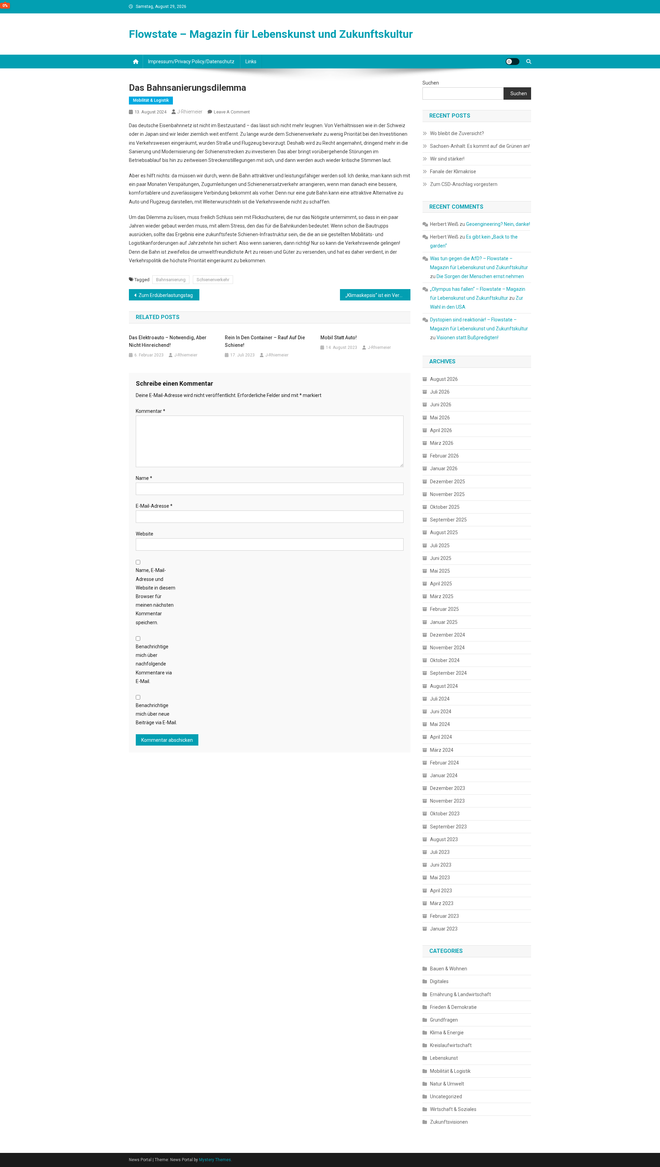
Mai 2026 (440, 417)
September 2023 (448, 826)
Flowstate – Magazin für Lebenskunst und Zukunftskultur (271, 34)
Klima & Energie (447, 1032)
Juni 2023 (440, 865)
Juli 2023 (440, 852)
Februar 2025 (444, 609)
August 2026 (444, 379)
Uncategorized (446, 1096)
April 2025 (441, 583)
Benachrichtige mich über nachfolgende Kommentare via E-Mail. (154, 664)
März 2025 (441, 596)
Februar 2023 (444, 916)
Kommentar (150, 411)
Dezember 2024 (447, 635)
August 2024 (444, 686)
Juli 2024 (440, 699)
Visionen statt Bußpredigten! (467, 337)
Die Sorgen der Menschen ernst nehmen (480, 276)
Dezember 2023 (447, 788)
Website (144, 534)
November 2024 (447, 647)
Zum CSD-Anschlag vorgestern (463, 184)
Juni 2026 (440, 404)
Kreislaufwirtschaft (451, 1045)
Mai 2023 (440, 877)
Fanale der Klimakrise (453, 171)
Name (144, 478)
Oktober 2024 (445, 660)
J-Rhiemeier (189, 111)
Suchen (430, 83)
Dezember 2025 (447, 481)
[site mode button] (512, 61)
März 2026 (441, 443)
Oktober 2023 (445, 813)
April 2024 (441, 737)
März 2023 (441, 903)
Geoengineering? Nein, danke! (498, 224)
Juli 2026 (440, 392)
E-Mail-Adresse (154, 506)
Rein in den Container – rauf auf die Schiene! (265, 341)
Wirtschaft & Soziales (453, 1109)
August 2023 (444, 839)
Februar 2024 (444, 763)
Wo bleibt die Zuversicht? (457, 133)
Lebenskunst (444, 1058)
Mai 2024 (440, 724)
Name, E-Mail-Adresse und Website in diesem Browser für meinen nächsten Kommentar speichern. (155, 596)
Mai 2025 (440, 571)
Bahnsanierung (171, 279)
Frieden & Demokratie (453, 1007)
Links (250, 61)
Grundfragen (444, 1020)
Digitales (439, 981)
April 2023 (441, 890)
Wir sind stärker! (447, 159)
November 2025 (447, 494)
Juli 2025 (440, 545)
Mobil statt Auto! (338, 337)
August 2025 (444, 532)
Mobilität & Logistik (151, 100)
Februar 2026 (444, 456)
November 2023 (447, 801)
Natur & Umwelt (447, 1084)
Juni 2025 (440, 558)
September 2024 (448, 673)
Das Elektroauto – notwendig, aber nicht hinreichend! (168, 341)
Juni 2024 (440, 711)
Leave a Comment (232, 111)
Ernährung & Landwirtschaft (460, 994)
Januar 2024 (444, 775)
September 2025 (448, 519)
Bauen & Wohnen (448, 968)
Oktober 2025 (445, 507)
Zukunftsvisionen (449, 1122)
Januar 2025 (444, 622)
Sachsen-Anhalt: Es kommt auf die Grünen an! (480, 146)
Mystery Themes (215, 1159)
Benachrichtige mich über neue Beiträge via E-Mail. (156, 714)
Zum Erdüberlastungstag (166, 295)
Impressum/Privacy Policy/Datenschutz (191, 61)
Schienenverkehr (213, 279)
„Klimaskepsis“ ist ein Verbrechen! (377, 295)
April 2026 (441, 430)
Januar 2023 (444, 929)
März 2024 (441, 750)
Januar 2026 (444, 468)
